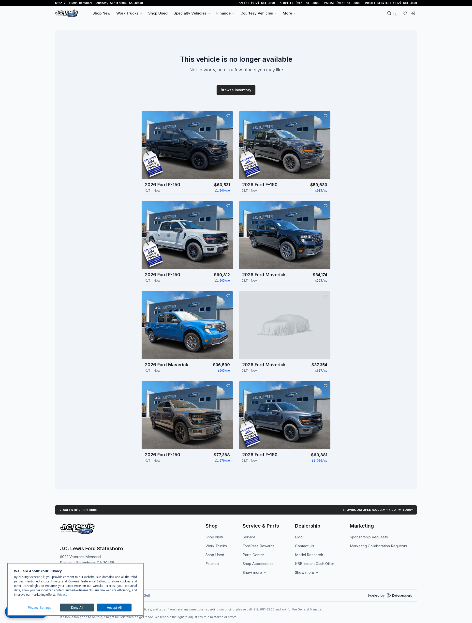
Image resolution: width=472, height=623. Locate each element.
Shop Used (215, 554)
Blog (299, 537)
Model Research (309, 554)
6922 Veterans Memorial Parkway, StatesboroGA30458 (99, 3)
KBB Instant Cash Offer (314, 563)
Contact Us (304, 546)
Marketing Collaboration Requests (378, 546)
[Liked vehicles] (405, 13)
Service (249, 537)
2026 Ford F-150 (162, 184)
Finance (212, 563)
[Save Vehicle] (228, 116)
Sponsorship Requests (369, 537)
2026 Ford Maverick (264, 274)
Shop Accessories (258, 563)
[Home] (66, 13)
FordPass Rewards (259, 546)
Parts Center (253, 554)
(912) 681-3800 (263, 3)
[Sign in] (413, 13)
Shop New (214, 537)
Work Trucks (216, 546)
